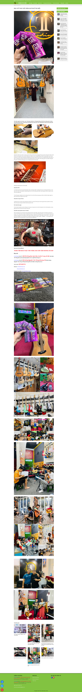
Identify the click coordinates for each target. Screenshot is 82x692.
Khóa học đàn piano (35, 679)
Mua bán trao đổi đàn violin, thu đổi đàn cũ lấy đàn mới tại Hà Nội (63, 48)
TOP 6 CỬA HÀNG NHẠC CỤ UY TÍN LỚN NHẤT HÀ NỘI (33, 644)
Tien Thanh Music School (26, 271)
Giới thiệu (30, 3)
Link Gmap (16, 260)
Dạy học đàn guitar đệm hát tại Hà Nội (33, 665)
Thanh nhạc (34, 680)
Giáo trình (40, 3)
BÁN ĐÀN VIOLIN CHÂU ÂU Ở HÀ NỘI (63, 58)
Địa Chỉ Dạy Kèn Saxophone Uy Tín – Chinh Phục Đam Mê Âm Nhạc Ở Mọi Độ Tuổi (47, 644)
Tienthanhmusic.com (21, 266)
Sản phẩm (35, 3)
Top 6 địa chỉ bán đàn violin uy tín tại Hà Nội (63, 42)
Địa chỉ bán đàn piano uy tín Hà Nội (20, 657)
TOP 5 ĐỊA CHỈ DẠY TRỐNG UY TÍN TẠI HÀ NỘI (19, 635)
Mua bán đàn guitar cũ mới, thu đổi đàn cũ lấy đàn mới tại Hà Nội (63, 54)
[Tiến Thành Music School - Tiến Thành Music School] (15, 3)
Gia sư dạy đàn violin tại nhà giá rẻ (47, 657)
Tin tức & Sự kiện (56, 3)
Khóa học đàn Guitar (35, 677)
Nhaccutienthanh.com (19, 268)
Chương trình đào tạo (47, 3)
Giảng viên (62, 3)
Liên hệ (66, 3)
